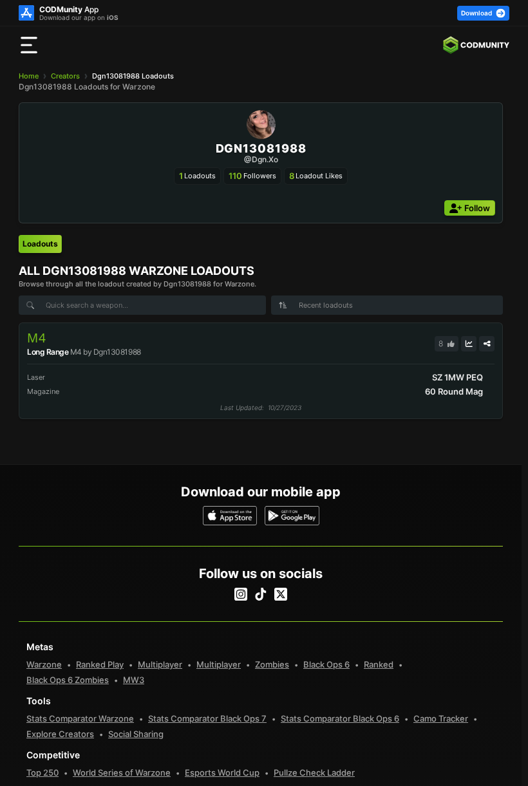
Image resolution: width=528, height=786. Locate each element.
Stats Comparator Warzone (80, 718)
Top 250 (42, 772)
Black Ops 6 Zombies (67, 680)
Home (29, 75)
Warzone (44, 664)
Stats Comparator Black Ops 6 (340, 718)
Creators (65, 75)
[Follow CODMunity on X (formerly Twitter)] (280, 594)
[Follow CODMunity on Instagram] (240, 594)
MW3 (133, 680)
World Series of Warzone (122, 772)
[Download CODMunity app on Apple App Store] (230, 515)
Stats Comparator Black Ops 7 (207, 718)
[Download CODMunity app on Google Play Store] (292, 515)
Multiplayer (160, 664)
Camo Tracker (440, 718)
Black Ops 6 (326, 664)
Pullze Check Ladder (314, 772)
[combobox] (387, 305)
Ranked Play (100, 664)
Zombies (272, 664)
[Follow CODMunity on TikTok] (261, 594)
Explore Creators (60, 734)
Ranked (378, 664)
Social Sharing (136, 734)
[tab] (40, 244)
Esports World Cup (222, 772)
